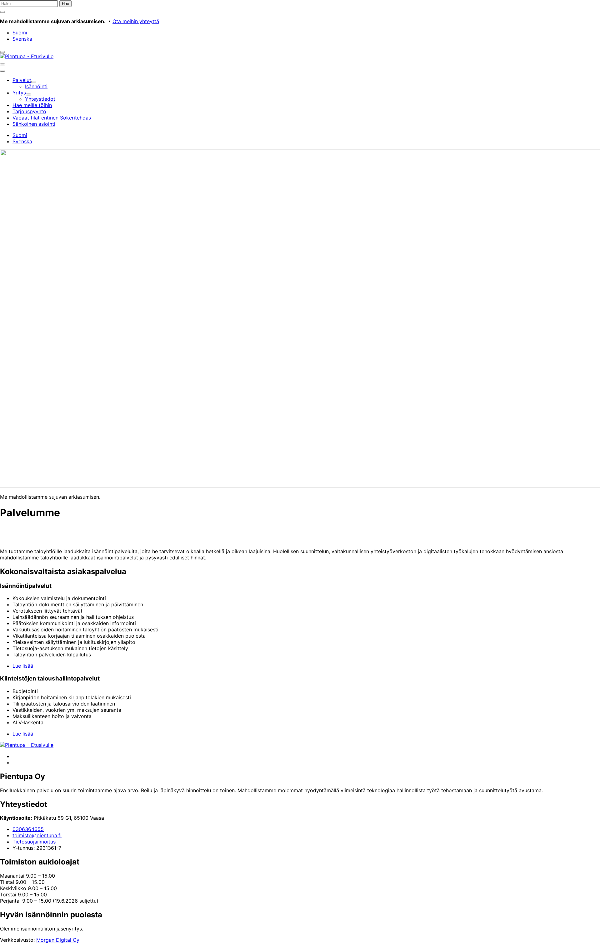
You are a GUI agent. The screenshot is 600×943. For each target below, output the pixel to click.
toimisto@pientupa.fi (37, 835)
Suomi (19, 32)
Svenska (22, 39)
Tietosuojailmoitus (34, 842)
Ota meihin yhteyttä (135, 21)
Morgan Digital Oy (57, 940)
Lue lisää (22, 666)
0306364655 (28, 829)
